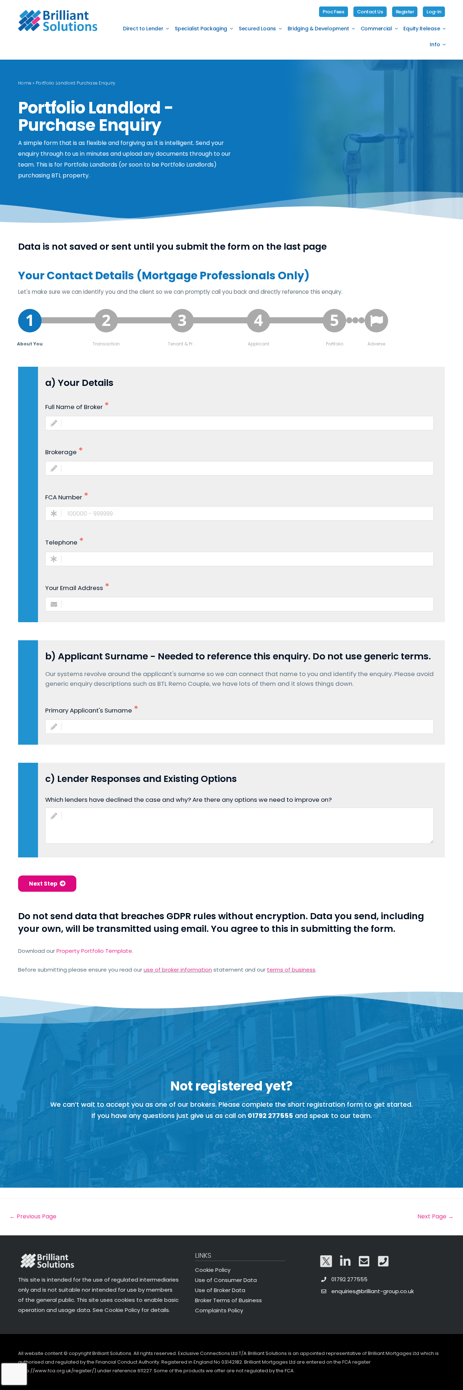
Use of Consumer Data (226, 1280)
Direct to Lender (143, 28)
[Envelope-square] (364, 1261)
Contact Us (370, 11)
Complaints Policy (219, 1310)
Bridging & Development (318, 28)
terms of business (291, 969)
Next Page (435, 1216)
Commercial (376, 28)
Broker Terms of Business (228, 1300)
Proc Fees (333, 11)
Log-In (433, 11)
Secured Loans (257, 28)
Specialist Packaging (201, 28)
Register (405, 11)
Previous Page (32, 1216)
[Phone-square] (383, 1261)
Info (435, 44)
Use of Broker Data (220, 1290)
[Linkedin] (345, 1261)
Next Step (44, 883)
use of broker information (178, 969)
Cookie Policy (212, 1270)
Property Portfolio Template (94, 951)
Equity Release (421, 28)
